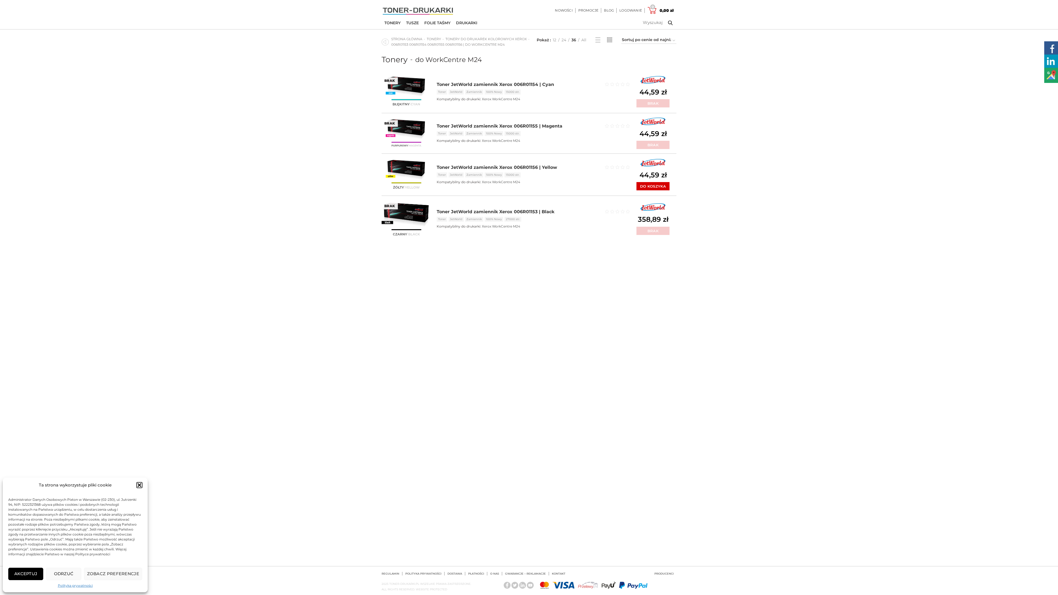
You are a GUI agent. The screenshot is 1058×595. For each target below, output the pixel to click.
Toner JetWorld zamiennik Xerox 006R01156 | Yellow (497, 167)
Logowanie (630, 10)
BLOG (609, 10)
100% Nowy (494, 92)
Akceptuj (25, 573)
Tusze (412, 22)
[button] (139, 485)
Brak (652, 103)
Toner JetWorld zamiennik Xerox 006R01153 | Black (495, 211)
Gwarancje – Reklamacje (525, 573)
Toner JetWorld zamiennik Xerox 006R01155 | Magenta (499, 126)
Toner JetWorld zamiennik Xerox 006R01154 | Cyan (495, 84)
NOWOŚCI (564, 10)
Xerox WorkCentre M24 (501, 99)
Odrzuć (64, 573)
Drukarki (466, 22)
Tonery (392, 22)
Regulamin (390, 573)
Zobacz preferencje (113, 573)
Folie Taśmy (437, 22)
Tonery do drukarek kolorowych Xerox (486, 39)
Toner (442, 92)
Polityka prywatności (75, 585)
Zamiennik (474, 92)
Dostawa (454, 573)
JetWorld (456, 92)
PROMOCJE (588, 10)
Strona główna (406, 39)
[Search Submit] (666, 23)
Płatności (476, 573)
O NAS (494, 573)
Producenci (664, 573)
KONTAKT (558, 573)
